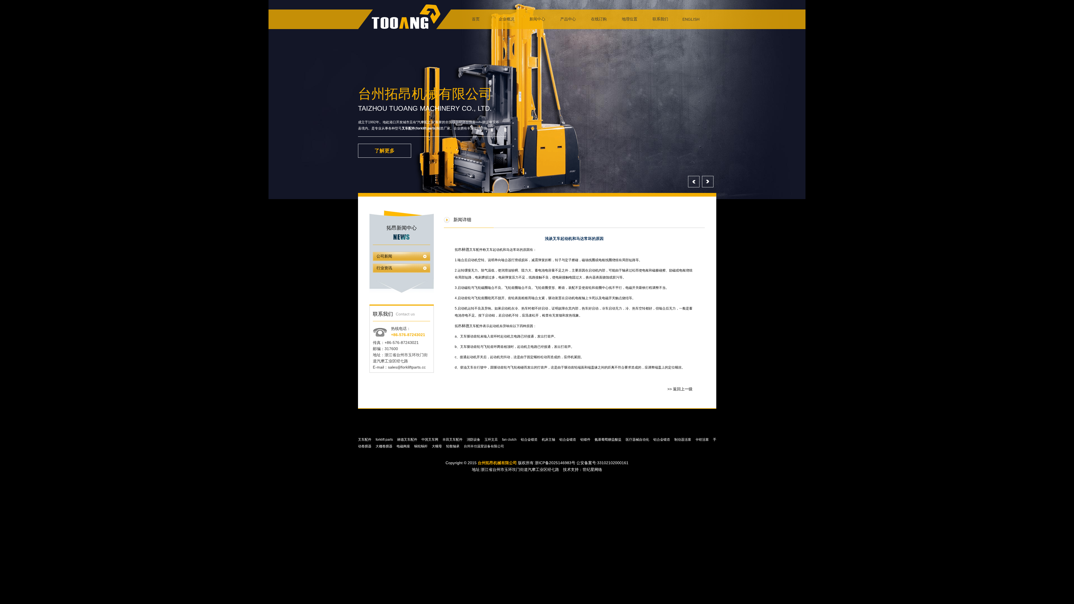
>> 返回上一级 (680, 389)
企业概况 (506, 19)
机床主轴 (549, 440)
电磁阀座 (404, 446)
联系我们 (660, 19)
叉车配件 (408, 128)
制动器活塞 (683, 440)
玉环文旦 (491, 440)
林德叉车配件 (407, 440)
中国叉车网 (430, 440)
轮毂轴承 (453, 446)
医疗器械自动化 (638, 440)
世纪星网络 (592, 469)
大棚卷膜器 (384, 446)
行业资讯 (384, 268)
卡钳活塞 (702, 440)
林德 (465, 249)
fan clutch (509, 440)
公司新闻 (384, 256)
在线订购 (599, 19)
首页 (476, 19)
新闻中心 (537, 19)
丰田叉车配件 (452, 440)
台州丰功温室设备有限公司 (484, 446)
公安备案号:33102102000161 (602, 463)
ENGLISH (690, 19)
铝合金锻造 (529, 440)
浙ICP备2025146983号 (555, 463)
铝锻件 (585, 440)
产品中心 (568, 19)
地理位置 (629, 19)
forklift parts (426, 128)
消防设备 (474, 440)
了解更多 (385, 151)
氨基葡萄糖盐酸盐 (608, 440)
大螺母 (437, 446)
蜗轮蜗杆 (421, 446)
